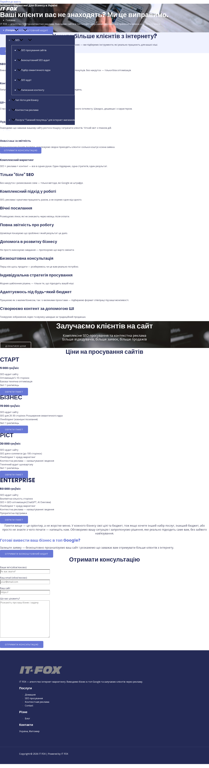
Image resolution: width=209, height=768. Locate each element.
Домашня (30, 694)
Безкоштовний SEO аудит (35, 60)
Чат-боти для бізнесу (27, 100)
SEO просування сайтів (33, 50)
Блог (8, 130)
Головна (10, 20)
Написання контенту (32, 90)
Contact (29, 705)
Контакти (11, 139)
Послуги (10, 30)
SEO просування (34, 698)
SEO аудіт (26, 80)
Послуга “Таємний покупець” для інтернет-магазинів (45, 119)
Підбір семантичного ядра (35, 70)
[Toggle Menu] (25, 30)
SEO (17, 40)
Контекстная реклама (37, 701)
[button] (16, 30)
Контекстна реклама (26, 110)
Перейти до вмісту (10, 1)
